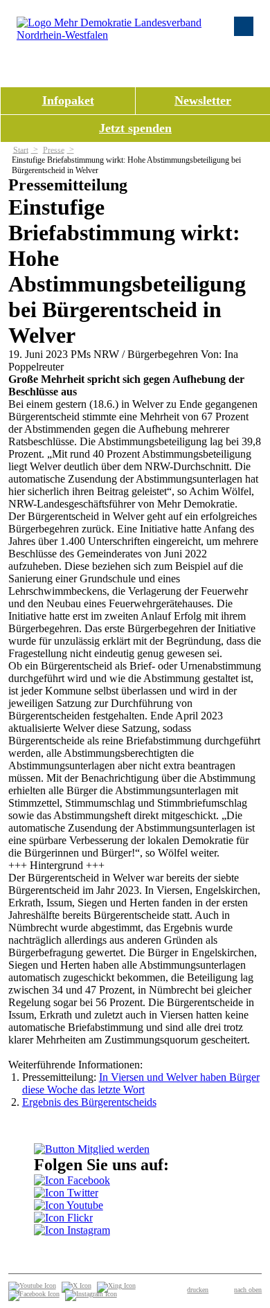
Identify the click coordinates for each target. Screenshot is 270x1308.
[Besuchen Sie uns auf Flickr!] (63, 1218)
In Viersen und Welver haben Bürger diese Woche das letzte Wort (141, 1083)
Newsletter (202, 100)
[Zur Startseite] (127, 35)
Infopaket (68, 100)
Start (20, 149)
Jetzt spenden (135, 128)
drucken (197, 1289)
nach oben (248, 1289)
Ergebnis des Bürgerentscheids (89, 1102)
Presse (53, 149)
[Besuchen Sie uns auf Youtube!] (68, 1205)
